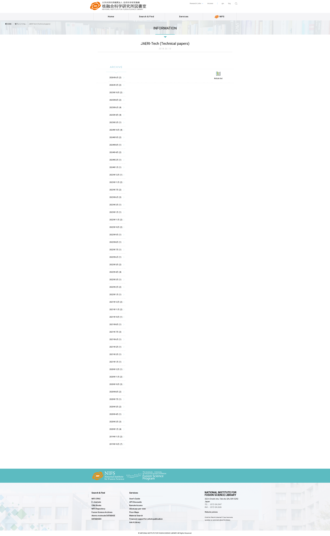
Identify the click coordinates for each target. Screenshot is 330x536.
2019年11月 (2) (115, 437)
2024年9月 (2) (115, 137)
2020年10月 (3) (115, 384)
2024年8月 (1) (115, 145)
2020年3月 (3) (115, 422)
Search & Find (146, 16)
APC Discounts (135, 502)
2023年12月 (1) (115, 175)
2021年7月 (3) (115, 332)
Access (210, 3)
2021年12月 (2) (115, 302)
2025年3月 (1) (115, 122)
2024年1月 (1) (115, 167)
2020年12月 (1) (115, 369)
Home (111, 16)
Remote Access (136, 505)
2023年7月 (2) (115, 190)
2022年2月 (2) (115, 287)
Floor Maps (134, 512)
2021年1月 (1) (115, 362)
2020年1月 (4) (115, 429)
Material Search (136, 516)
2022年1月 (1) (115, 294)
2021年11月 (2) (115, 309)
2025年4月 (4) (115, 115)
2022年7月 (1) (115, 249)
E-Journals (96, 502)
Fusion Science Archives (102, 512)
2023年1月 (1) (115, 212)
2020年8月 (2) (115, 392)
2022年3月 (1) (115, 279)
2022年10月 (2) (115, 227)
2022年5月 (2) (115, 264)
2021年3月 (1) (115, 354)
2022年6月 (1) (115, 257)
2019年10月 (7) (115, 444)
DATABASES (96, 519)
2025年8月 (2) (115, 100)
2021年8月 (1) (115, 324)
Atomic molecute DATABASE (103, 516)
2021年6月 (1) (115, 339)
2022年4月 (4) (115, 272)
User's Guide (134, 499)
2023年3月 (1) (115, 205)
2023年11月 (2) (115, 182)
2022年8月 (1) (115, 242)
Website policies (211, 512)
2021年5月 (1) (115, 347)
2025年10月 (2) (115, 92)
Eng (229, 3)
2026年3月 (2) (115, 85)
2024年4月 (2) (115, 152)
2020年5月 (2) (115, 407)
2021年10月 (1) (115, 317)
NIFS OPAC (96, 499)
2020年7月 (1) (115, 399)
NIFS (221, 16)
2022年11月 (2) (115, 220)
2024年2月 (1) (115, 160)
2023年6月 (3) (115, 197)
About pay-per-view (137, 509)
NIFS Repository (98, 509)
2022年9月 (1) (115, 234)
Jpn (222, 3)
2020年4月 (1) (115, 414)
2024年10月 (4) (115, 130)
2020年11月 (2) (115, 377)
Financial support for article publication (146, 519)
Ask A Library (134, 522)
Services (183, 16)
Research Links (195, 3)
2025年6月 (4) (115, 107)
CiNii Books (96, 505)
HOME (9, 24)
